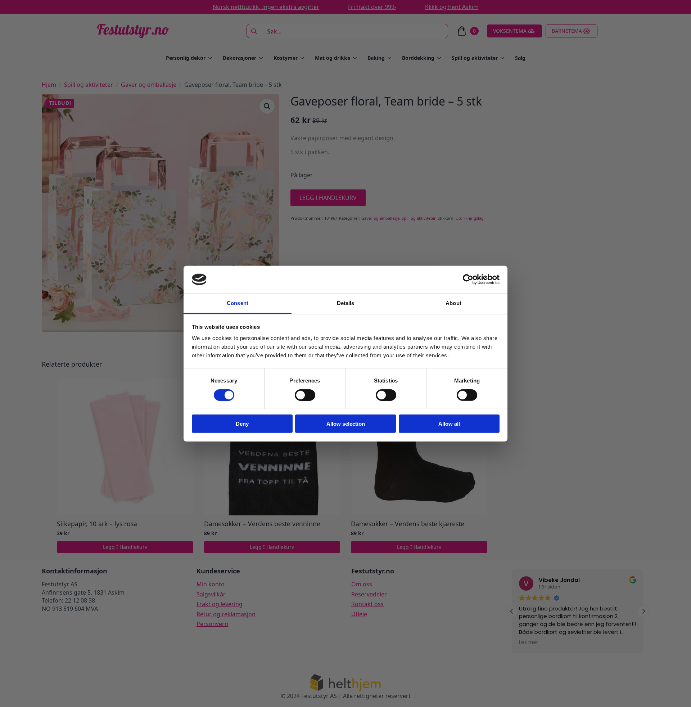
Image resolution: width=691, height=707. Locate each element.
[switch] (305, 395)
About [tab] (453, 303)
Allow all (449, 424)
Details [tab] (345, 303)
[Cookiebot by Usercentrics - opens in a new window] (468, 279)
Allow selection (345, 424)
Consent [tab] (237, 303)
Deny (242, 424)
